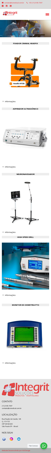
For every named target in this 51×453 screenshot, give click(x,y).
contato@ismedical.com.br (14, 3)
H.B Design (26, 450)
